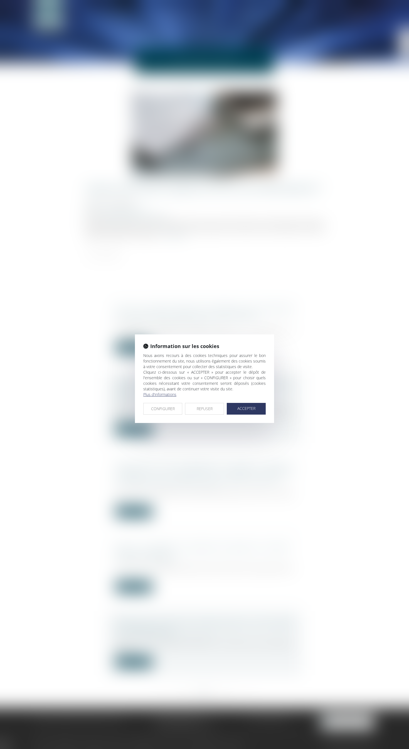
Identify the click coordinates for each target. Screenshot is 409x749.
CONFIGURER (163, 408)
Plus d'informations (159, 394)
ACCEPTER (246, 408)
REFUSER (205, 408)
